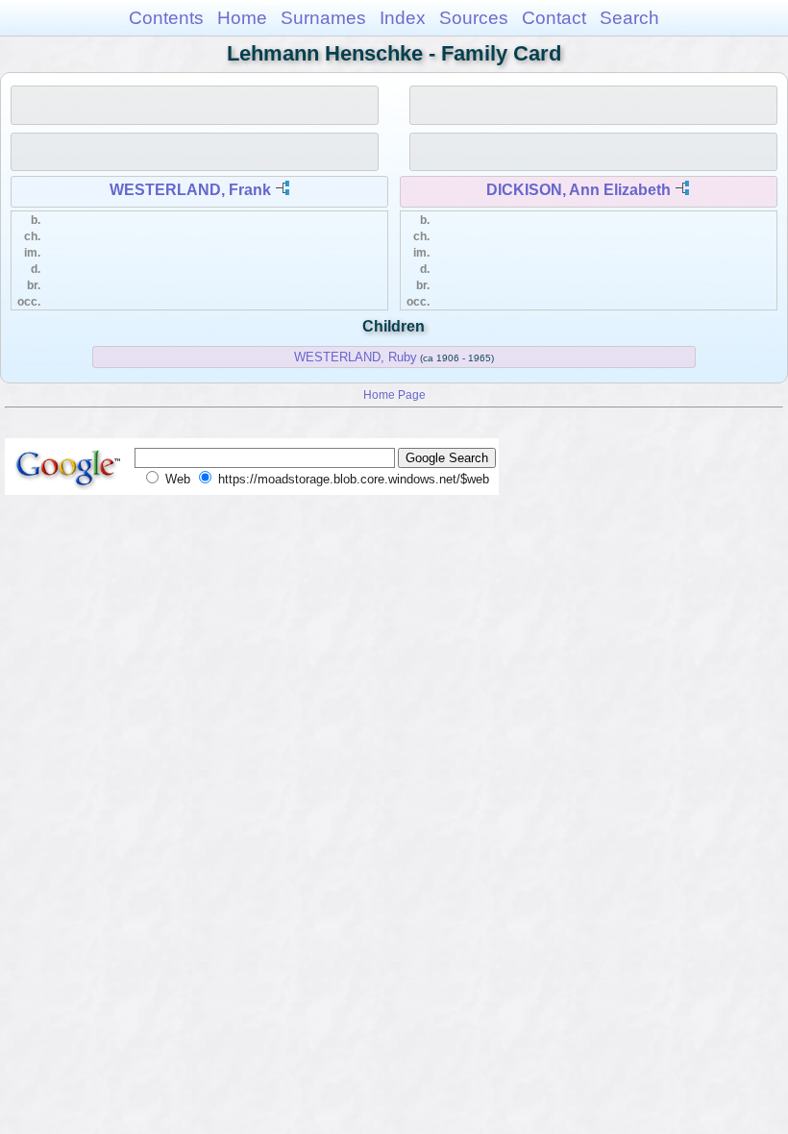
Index (403, 18)
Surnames (323, 18)
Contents (166, 18)
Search (629, 18)
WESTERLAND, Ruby (355, 357)
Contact (554, 18)
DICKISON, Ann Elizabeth (578, 190)
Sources (473, 18)
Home (242, 18)
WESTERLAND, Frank (190, 190)
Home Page (394, 394)
